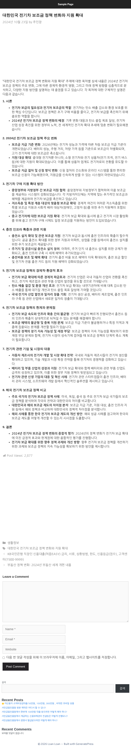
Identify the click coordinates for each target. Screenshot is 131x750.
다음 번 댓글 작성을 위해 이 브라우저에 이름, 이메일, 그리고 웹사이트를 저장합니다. (61, 657)
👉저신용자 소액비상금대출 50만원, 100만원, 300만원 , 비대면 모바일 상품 (38, 703)
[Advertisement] (65, 54)
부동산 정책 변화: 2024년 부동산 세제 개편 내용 (39, 565)
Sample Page (65, 4)
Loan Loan (65, 9)
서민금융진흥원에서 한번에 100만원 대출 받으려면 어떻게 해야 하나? (34, 712)
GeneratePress (84, 744)
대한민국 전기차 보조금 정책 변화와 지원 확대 (38, 548)
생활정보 (13, 542)
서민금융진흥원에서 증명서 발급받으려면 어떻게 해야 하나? (29, 720)
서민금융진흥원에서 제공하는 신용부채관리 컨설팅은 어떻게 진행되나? (35, 716)
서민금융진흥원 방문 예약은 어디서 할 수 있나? (24, 708)
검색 (4, 682)
